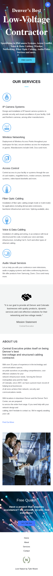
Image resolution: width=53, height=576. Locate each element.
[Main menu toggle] (48, 4)
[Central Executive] (5, 5)
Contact (26, 551)
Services (26, 547)
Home (26, 538)
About (26, 542)
